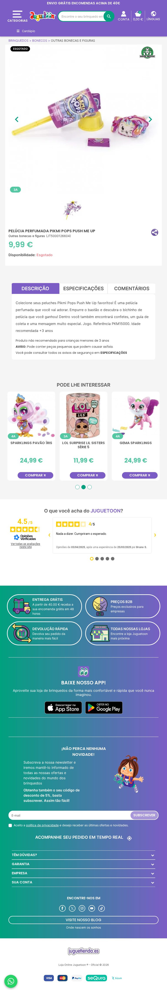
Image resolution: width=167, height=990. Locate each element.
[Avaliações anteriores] (49, 535)
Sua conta (22, 882)
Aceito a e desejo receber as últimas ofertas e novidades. (71, 825)
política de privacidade (42, 825)
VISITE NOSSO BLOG (83, 919)
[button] (155, 232)
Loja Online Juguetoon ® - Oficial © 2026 (83, 964)
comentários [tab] (131, 288)
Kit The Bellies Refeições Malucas (136, 445)
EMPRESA (19, 873)
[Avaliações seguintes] (155, 535)
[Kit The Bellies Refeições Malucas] (135, 415)
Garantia (20, 864)
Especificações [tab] (83, 288)
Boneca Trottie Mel (83, 443)
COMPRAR (35, 475)
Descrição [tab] (35, 288)
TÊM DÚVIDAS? (24, 854)
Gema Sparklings (31, 443)
